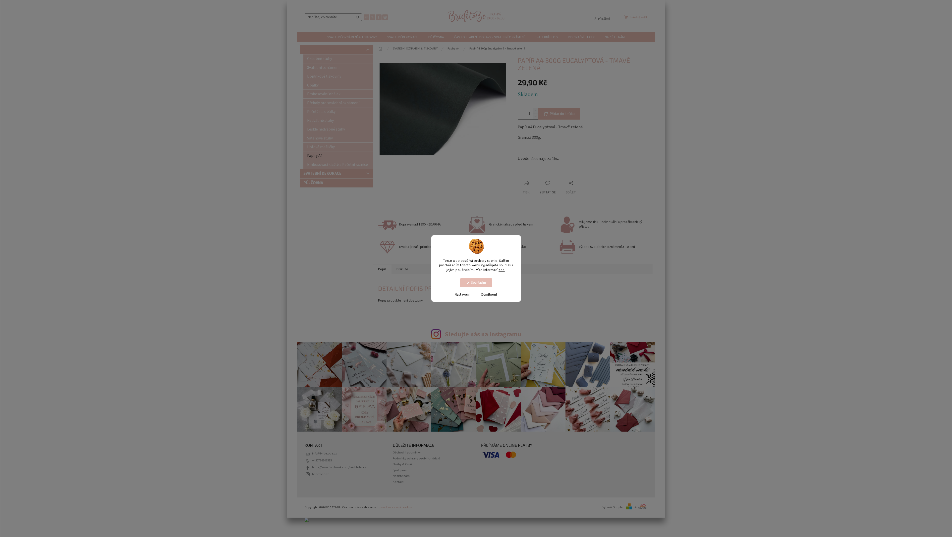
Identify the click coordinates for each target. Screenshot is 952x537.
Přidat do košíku (562, 113)
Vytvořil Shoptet (613, 507)
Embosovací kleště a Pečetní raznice (337, 164)
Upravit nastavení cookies (395, 507)
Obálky (313, 85)
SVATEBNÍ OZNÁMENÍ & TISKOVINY (334, 50)
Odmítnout (489, 294)
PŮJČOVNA (313, 183)
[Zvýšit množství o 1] (535, 111)
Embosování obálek (323, 94)
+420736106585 (322, 460)
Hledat (357, 17)
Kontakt (398, 482)
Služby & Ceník (402, 464)
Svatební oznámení (323, 67)
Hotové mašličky (321, 147)
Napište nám (401, 476)
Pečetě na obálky (321, 111)
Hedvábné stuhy (320, 120)
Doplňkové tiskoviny (324, 76)
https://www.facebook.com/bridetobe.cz (339, 467)
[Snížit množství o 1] (535, 116)
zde (502, 270)
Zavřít (544, 173)
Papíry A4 (315, 155)
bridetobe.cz (320, 474)
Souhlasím (478, 282)
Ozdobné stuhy (319, 58)
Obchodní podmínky (407, 452)
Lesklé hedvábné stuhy (326, 129)
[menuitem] (352, 37)
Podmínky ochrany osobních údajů (416, 458)
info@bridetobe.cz (324, 453)
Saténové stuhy (320, 138)
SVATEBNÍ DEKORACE (322, 174)
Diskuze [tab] (402, 269)
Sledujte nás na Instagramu (483, 334)
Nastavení (462, 294)
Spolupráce (400, 470)
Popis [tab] (382, 269)
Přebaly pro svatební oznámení (333, 103)
